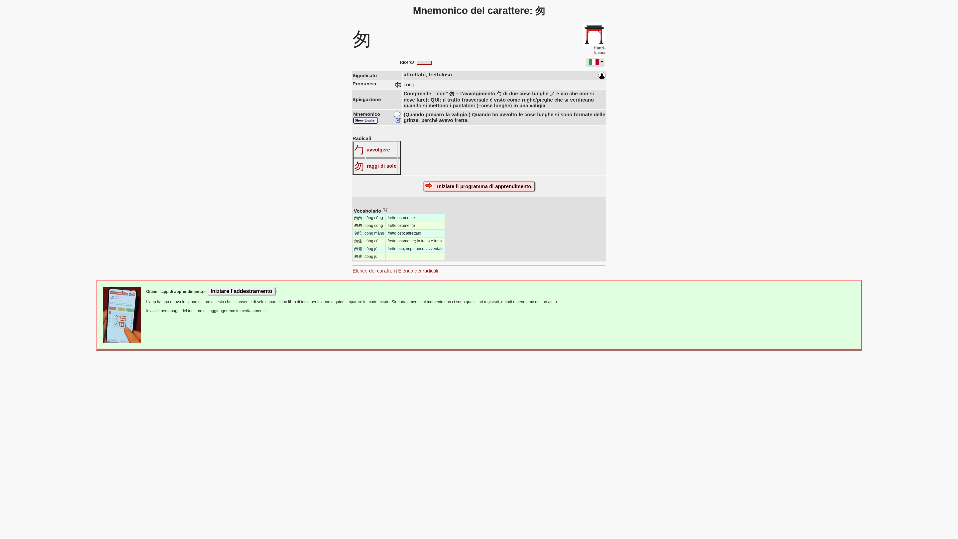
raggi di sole (381, 166)
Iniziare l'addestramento (241, 291)
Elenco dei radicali (418, 270)
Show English (365, 120)
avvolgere (378, 149)
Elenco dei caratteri (374, 270)
